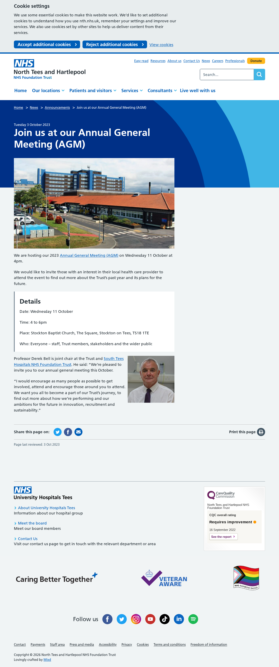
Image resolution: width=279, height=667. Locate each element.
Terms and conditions (170, 644)
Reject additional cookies (112, 44)
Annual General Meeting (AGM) (89, 255)
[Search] (259, 74)
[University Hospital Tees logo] (43, 493)
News (206, 61)
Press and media (82, 644)
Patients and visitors (90, 90)
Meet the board (32, 523)
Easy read (141, 61)
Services (129, 90)
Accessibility (108, 644)
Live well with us (197, 90)
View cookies (161, 44)
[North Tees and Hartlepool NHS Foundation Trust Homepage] (49, 69)
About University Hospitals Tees (46, 507)
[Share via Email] (78, 431)
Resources (158, 61)
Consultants (160, 90)
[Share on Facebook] (68, 431)
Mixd (47, 660)
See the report (221, 536)
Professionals (235, 61)
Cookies (143, 644)
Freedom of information (209, 644)
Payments (38, 644)
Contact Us (191, 61)
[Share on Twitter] (58, 431)
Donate (256, 61)
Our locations (46, 90)
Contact (20, 644)
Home (20, 90)
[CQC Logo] (221, 498)
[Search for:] (227, 74)
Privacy (127, 644)
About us (174, 61)
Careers (217, 61)
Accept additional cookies (44, 44)
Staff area (57, 644)
